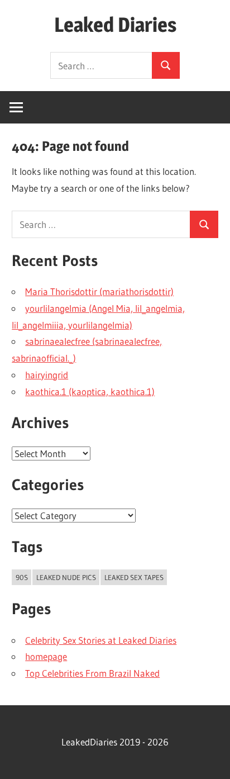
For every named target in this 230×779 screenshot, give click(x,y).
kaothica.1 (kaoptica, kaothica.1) (90, 391)
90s (22, 577)
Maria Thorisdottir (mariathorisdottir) (99, 291)
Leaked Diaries (115, 24)
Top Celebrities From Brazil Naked (92, 673)
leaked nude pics (66, 577)
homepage (46, 656)
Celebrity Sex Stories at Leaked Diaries (100, 640)
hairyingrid (46, 375)
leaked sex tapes (134, 577)
